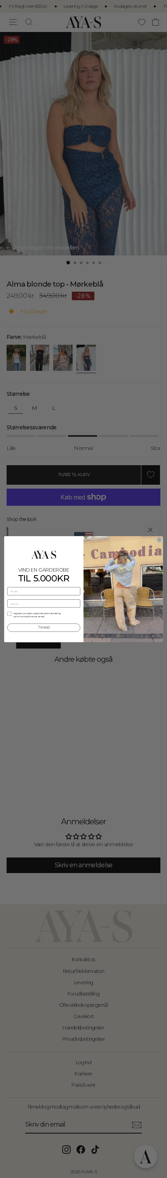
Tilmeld (43, 627)
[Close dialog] (159, 539)
